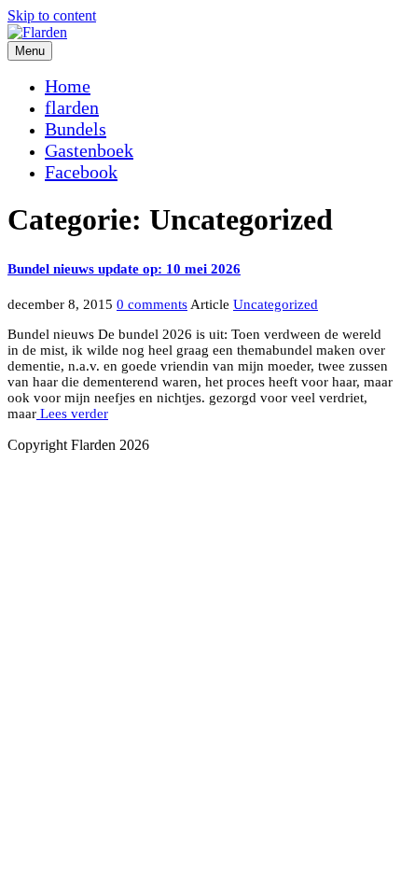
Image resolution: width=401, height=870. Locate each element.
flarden (72, 107)
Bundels (75, 129)
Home (67, 86)
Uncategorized (275, 304)
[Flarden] (37, 32)
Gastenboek (89, 150)
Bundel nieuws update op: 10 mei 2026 (124, 268)
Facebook (81, 171)
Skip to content (51, 15)
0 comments (152, 304)
